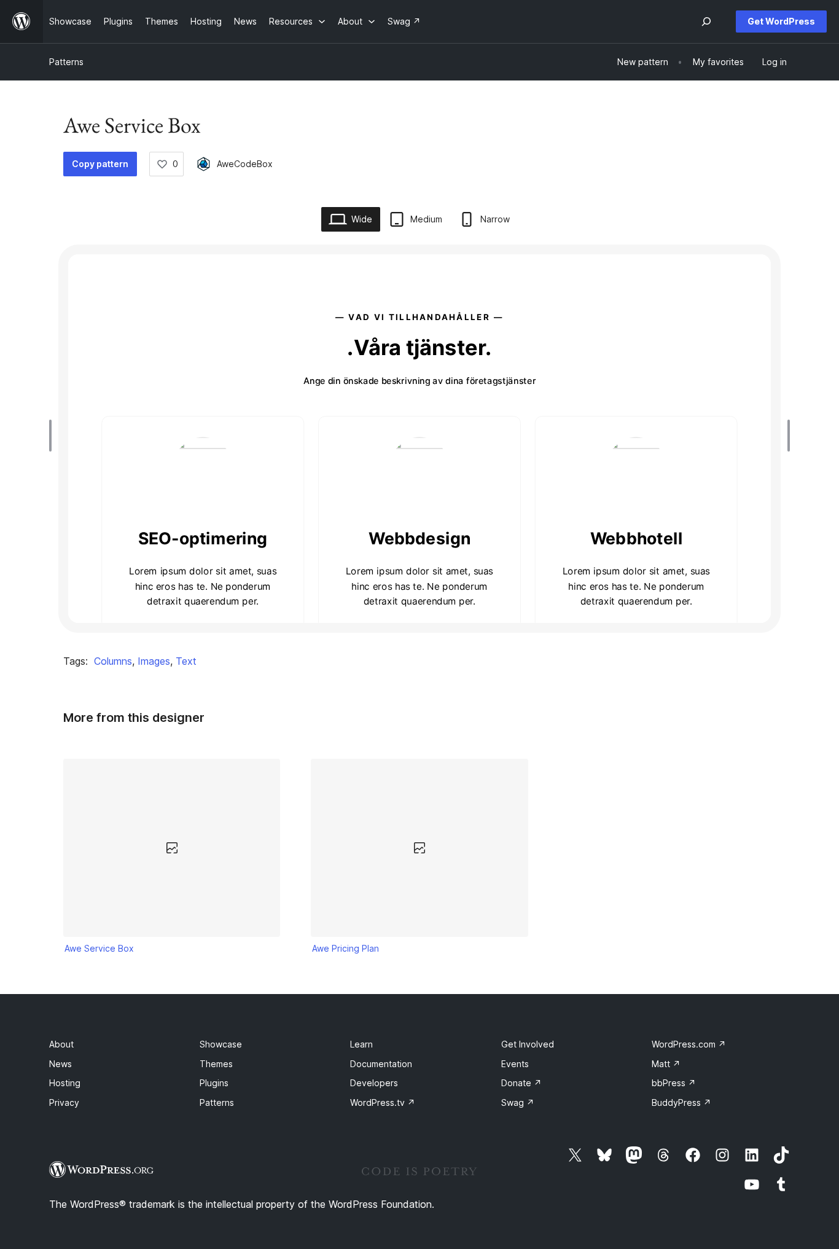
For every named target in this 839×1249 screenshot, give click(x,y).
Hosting (64, 1083)
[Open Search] (706, 21)
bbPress (674, 1083)
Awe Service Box (99, 948)
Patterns (66, 62)
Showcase (221, 1044)
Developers (374, 1083)
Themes (216, 1064)
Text (186, 661)
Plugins (214, 1083)
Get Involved (527, 1044)
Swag (517, 1102)
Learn (361, 1044)
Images (154, 661)
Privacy (64, 1102)
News (60, 1064)
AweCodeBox (245, 164)
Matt (666, 1064)
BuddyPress (681, 1102)
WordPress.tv (382, 1102)
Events (515, 1064)
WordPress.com (689, 1044)
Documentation (381, 1064)
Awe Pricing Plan (345, 948)
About (61, 1044)
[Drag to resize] (53, 436)
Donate (521, 1083)
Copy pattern (100, 164)
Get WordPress (781, 21)
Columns (113, 661)
